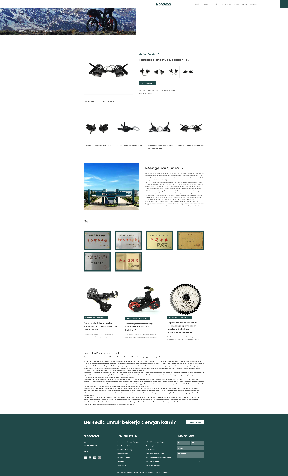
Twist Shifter (121, 465)
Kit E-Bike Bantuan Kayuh (155, 442)
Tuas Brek (121, 461)
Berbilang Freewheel (153, 446)
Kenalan (245, 4)
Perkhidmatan (226, 4)
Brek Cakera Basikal (124, 446)
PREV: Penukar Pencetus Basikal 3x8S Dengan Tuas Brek (157, 90)
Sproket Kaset (122, 454)
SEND (201, 461)
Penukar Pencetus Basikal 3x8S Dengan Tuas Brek (129, 146)
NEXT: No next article (145, 93)
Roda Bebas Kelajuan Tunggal (128, 442)
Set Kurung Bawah (153, 465)
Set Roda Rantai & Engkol (155, 454)
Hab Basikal (150, 450)
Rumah (196, 4)
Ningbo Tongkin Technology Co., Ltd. (132, 472)
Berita (236, 4)
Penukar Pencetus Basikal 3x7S (160, 145)
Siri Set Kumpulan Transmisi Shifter (158, 457)
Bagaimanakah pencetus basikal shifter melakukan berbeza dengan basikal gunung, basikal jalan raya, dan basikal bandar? (183, 328)
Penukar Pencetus (27, 31)
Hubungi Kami (147, 83)
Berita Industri (90, 318)
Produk (214, 4)
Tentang (205, 4)
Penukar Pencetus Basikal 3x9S (191, 145)
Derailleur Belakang (124, 450)
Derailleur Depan (123, 457)
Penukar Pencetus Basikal (113, 361)
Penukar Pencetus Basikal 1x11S (98, 145)
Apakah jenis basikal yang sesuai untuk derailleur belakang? (97, 326)
